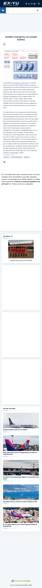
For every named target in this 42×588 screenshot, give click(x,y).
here (9, 184)
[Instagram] (32, 4)
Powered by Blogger (22, 581)
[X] (29, 4)
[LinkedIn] (34, 4)
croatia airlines (16, 157)
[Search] (39, 4)
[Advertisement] (21, 23)
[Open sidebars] (37, 10)
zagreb (26, 157)
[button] (4, 44)
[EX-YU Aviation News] (11, 3)
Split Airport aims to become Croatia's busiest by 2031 (20, 501)
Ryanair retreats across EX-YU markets (15, 430)
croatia (6, 157)
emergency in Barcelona (21, 83)
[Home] (3, 10)
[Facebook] (26, 4)
